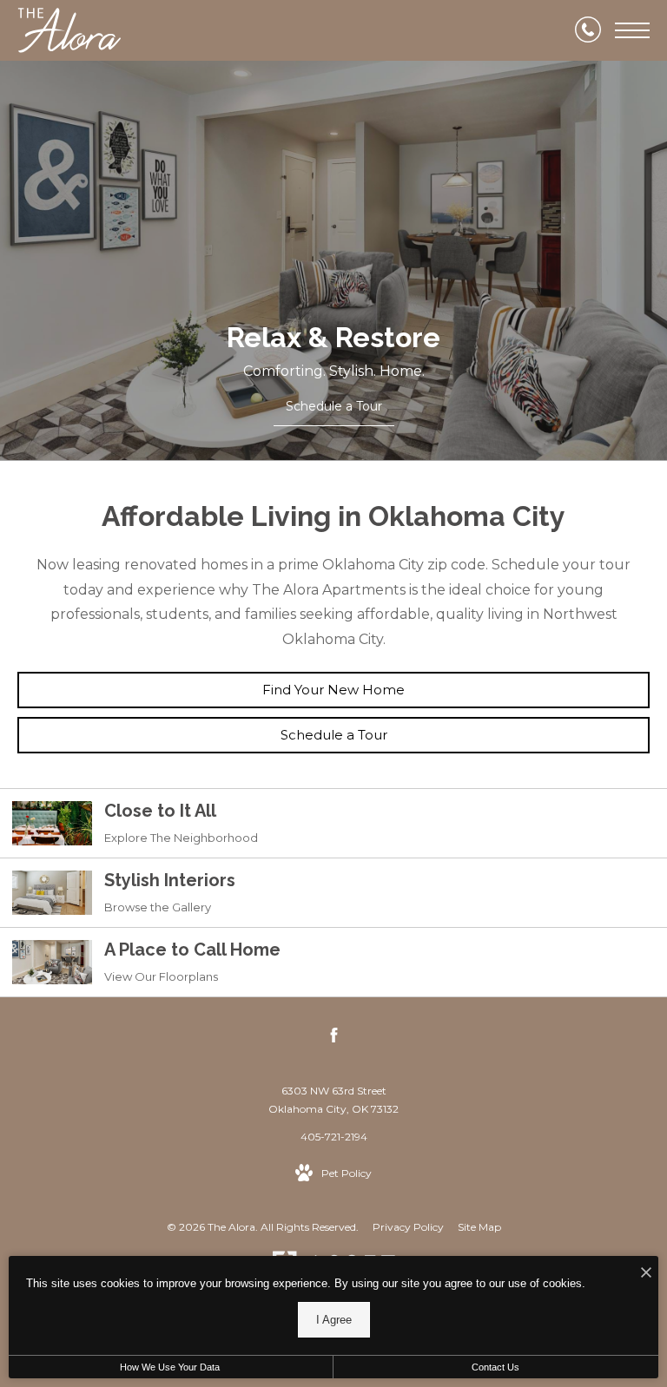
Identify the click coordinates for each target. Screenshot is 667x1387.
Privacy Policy (408, 1226)
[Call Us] (588, 30)
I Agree (334, 1319)
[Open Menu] (632, 30)
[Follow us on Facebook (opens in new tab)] (334, 1038)
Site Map (479, 1226)
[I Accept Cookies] (646, 1274)
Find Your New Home (333, 689)
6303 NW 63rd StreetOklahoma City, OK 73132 (333, 1100)
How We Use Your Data (170, 1367)
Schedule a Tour (334, 734)
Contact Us (495, 1367)
